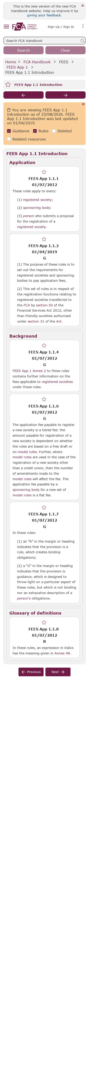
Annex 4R (62, 653)
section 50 (44, 305)
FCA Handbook (37, 62)
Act (58, 321)
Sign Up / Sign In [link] (61, 26)
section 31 (36, 321)
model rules (27, 452)
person (28, 216)
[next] (65, 95)
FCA (27, 305)
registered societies (57, 381)
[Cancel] (83, 104)
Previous (34, 672)
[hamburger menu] (6, 27)
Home (10, 62)
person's (24, 598)
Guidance (21, 131)
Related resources (29, 139)
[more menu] (83, 26)
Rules (43, 131)
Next (55, 672)
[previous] (23, 95)
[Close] (82, 5)
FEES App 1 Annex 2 (29, 370)
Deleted (65, 131)
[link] (24, 26)
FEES (64, 62)
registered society (37, 199)
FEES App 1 (17, 67)
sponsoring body (36, 207)
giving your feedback (44, 15)
